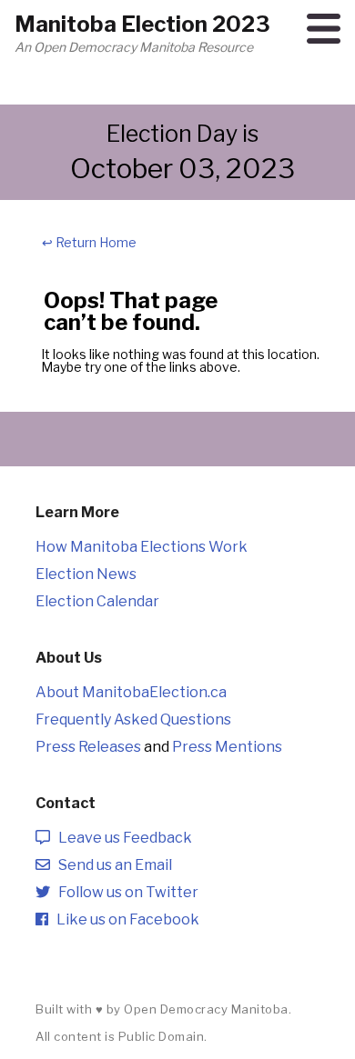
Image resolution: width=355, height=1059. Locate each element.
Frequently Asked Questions (133, 719)
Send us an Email (111, 865)
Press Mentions (227, 746)
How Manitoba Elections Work (142, 546)
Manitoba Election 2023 (142, 24)
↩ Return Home (89, 242)
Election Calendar (97, 601)
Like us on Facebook (123, 919)
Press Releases (88, 746)
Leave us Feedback (121, 837)
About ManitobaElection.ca (131, 692)
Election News (86, 574)
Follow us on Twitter (124, 892)
